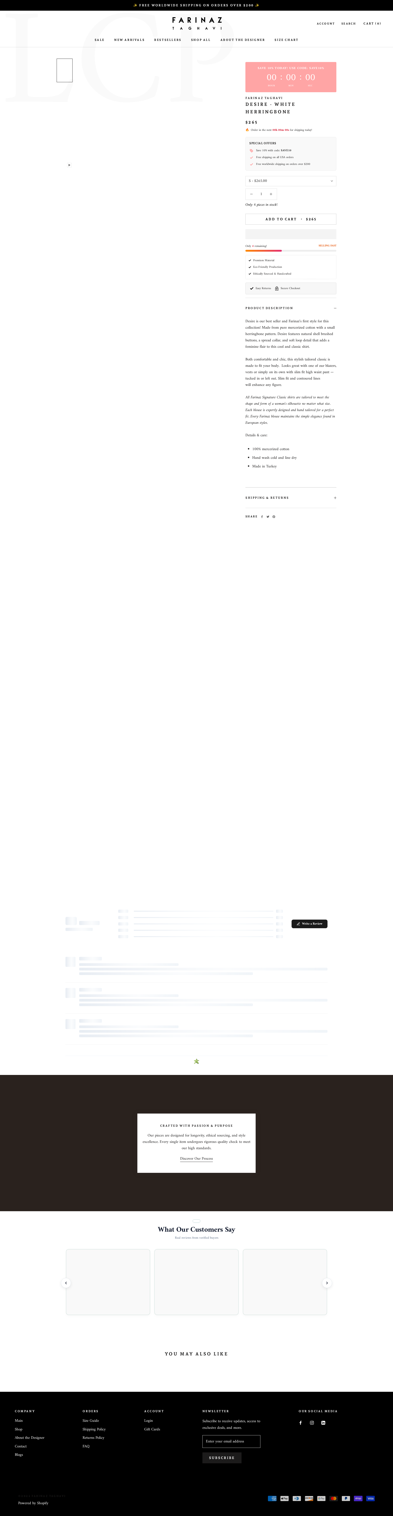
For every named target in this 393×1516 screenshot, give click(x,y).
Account (326, 23)
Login (148, 1421)
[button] (290, 234)
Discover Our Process (196, 1159)
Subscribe (222, 1458)
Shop (18, 1430)
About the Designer (29, 1438)
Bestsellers (167, 40)
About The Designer (242, 40)
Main (19, 1421)
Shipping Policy (94, 1430)
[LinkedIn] (323, 1422)
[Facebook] (262, 516)
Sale (100, 40)
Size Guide (91, 1421)
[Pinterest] (273, 516)
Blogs (19, 1455)
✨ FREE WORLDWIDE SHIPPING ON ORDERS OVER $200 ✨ (196, 5)
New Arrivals (129, 40)
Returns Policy (93, 1438)
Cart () (372, 23)
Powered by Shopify (33, 1503)
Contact (21, 1447)
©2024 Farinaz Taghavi (42, 1496)
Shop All (201, 40)
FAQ (86, 1447)
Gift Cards (152, 1430)
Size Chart (286, 40)
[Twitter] (268, 516)
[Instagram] (312, 1422)
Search (348, 23)
